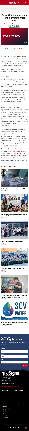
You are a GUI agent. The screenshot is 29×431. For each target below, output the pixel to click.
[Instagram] (15, 427)
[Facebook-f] (10, 427)
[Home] (1, 8)
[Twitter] (13, 427)
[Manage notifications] (26, 428)
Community (13, 8)
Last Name (3, 354)
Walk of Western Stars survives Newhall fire (13, 189)
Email (2, 359)
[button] (4, 2)
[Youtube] (18, 427)
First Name (3, 348)
